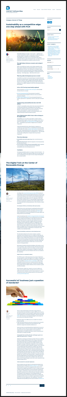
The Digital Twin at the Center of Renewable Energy (21, 164)
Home (34, 9)
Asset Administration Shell (31, 121)
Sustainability (10, 60)
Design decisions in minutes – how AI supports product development (54, 48)
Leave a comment (9, 201)
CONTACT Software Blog (14, 11)
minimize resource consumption (31, 260)
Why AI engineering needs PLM (52, 39)
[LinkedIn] (51, 22)
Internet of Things (8, 316)
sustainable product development (30, 89)
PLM (13, 60)
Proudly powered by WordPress (26, 392)
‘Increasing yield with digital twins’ (23, 273)
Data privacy (58, 9)
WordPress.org (50, 78)
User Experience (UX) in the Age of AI (53, 38)
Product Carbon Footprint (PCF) (23, 97)
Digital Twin (8, 59)
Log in (49, 75)
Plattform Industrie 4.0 (34, 365)
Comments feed (50, 77)
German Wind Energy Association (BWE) (30, 193)
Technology (8, 317)
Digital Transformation (9, 58)
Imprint (53, 9)
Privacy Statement (17, 392)
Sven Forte (7, 56)
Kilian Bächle (8, 313)
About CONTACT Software (46, 9)
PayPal (18, 315)
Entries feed (50, 76)
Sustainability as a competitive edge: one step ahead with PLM (23, 25)
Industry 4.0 (41, 378)
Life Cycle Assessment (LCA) (22, 93)
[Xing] (48, 22)
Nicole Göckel (8, 195)
